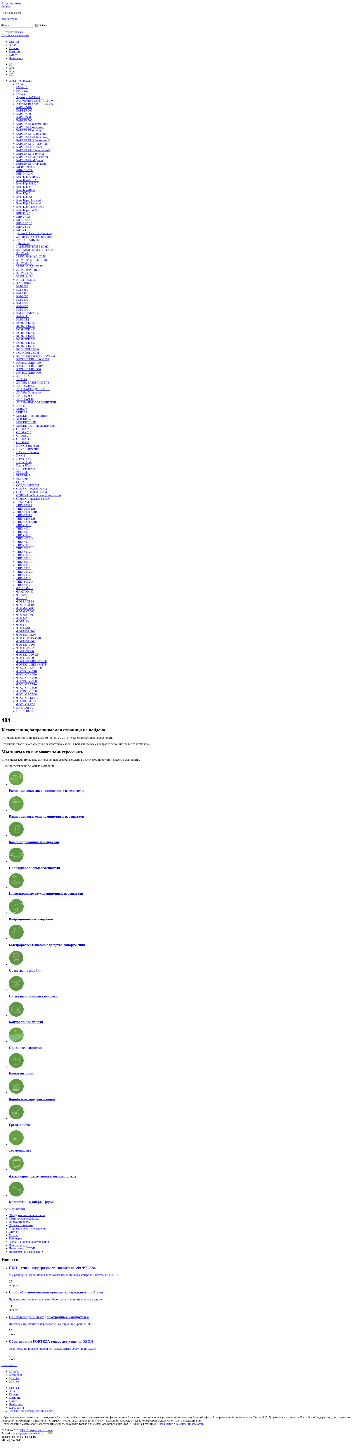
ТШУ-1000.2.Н (25, 508)
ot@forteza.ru (9, 18)
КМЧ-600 (22, 299)
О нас (12, 44)
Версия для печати (13, 1209)
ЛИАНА (21, 379)
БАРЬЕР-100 (24, 107)
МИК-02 (21, 409)
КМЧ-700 (22, 302)
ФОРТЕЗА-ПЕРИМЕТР (31, 661)
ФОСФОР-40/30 (26, 677)
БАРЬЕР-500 (24, 120)
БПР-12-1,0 (23, 213)
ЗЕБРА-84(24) (24, 276)
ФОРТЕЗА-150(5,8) (28, 638)
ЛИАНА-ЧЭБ (25, 399)
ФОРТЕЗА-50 (25, 651)
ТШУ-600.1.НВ (26, 565)
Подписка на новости (15, 35)
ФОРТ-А (21, 618)
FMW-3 (20, 84)
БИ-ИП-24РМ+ (25, 166)
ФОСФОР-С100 (26, 701)
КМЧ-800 (22, 306)
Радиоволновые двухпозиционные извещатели (46, 791)
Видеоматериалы (19, 1221)
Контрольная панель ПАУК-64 (35, 356)
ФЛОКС (21, 598)
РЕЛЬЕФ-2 (23, 475)
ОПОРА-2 (22, 429)
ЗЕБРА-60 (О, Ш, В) (28, 269)
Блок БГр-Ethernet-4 (28, 200)
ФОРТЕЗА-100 (25, 631)
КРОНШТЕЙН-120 (28, 362)
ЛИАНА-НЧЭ (25, 385)
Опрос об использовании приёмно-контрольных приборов (56, 1292)
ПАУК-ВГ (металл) (28, 452)
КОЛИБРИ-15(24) (27, 349)
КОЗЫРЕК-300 (25, 322)
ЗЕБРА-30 (22, 253)
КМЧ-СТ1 (22, 316)
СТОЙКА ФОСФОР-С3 (31, 488)
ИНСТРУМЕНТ (26, 279)
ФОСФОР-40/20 (26, 674)
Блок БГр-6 (23, 193)
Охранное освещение (25, 1048)
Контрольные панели (26, 1022)
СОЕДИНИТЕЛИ (27, 485)
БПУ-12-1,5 (23, 220)
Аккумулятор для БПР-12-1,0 (34, 100)
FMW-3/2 (22, 90)
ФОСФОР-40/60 (26, 681)
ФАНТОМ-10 (24, 588)
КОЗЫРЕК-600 (25, 336)
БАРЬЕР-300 (24, 113)
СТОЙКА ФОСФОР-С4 (31, 492)
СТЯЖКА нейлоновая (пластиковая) (39, 495)
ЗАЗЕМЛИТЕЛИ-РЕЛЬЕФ (33, 246)
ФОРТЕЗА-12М (26, 634)
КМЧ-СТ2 (22, 319)
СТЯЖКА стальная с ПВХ (33, 498)
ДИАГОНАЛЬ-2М (28, 239)
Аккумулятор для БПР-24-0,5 (34, 103)
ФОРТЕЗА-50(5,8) (27, 654)
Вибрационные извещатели (31, 919)
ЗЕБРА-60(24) (24, 273)
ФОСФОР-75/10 (26, 684)
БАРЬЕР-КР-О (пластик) (31, 163)
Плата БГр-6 (24, 462)
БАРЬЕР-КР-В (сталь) (30, 153)
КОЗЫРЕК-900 (25, 346)
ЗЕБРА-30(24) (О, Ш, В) (31, 256)
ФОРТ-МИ (23, 628)
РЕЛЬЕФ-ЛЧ (24, 478)
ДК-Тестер (23, 243)
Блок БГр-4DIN (25, 190)
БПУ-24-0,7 (23, 229)
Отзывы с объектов (21, 1225)
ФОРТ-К (21, 624)
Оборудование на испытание (27, 1215)
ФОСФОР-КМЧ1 (27, 697)
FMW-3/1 (22, 87)
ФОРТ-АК (23, 621)
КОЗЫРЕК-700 (25, 339)
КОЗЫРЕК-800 (25, 342)
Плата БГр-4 (24, 458)
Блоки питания (21, 1073)
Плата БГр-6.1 (25, 465)
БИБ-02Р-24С (24, 170)
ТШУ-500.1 (23, 541)
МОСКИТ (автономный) (32, 415)
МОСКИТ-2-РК (26, 422)
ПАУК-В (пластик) (28, 448)
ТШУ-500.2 (23, 548)
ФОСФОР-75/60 (26, 694)
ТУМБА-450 (24, 502)
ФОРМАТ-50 (24, 614)
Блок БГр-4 (23, 186)
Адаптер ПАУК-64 (28, 97)
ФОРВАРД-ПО (25, 604)
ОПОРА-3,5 (23, 438)
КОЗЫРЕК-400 (25, 329)
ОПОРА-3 (22, 435)
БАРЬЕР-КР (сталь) (28, 130)
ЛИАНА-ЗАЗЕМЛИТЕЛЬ (32, 382)
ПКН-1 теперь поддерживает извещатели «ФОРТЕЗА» (52, 1268)
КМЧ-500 (22, 296)
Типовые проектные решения (27, 1228)
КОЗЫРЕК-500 (25, 332)
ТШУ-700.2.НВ (26, 575)
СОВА (20, 482)
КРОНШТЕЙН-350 (28, 369)
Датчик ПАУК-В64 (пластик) (34, 236)
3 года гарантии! (11, 3)
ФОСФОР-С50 (25, 704)
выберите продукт (20, 80)
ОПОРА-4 (22, 442)
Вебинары (15, 1238)
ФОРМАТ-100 (25, 608)
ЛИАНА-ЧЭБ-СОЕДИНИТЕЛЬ (36, 402)
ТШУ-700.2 (23, 568)
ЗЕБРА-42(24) (24, 263)
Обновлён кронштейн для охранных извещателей (49, 1317)
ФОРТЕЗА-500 (25, 657)
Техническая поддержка (24, 1218)
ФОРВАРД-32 (25, 601)
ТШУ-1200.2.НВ (26, 521)
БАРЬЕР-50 (23, 117)
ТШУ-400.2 (23, 535)
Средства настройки (25, 970)
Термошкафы (20, 1150)
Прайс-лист (16, 58)
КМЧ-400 (22, 293)
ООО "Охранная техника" (36, 1430)
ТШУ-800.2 (23, 578)
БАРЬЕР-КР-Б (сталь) (29, 147)
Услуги (13, 1235)
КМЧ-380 (22, 289)
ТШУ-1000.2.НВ (26, 511)
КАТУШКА (23, 283)
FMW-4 (20, 93)
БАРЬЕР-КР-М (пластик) (32, 157)
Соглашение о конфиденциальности (31, 1411)
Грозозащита (19, 1125)
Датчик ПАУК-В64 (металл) (34, 233)
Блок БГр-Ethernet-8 (28, 203)
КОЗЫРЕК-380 (25, 326)
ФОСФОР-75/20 (26, 687)
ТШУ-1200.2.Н (25, 518)
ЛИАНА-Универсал (28, 392)
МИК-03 (21, 412)
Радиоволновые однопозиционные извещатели (46, 816)
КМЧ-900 (22, 309)
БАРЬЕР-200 (24, 110)
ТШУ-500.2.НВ (26, 555)
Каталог (14, 48)
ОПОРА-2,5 (23, 432)
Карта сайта (16, 1407)
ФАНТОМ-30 (24, 591)
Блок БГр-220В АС (28, 176)
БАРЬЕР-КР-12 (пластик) (32, 133)
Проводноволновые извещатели (34, 868)
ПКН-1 (20, 455)
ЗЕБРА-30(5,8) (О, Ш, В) (31, 259)
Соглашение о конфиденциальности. (180, 1423)
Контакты (15, 51)
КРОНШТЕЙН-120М (29, 366)
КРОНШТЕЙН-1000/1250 (32, 359)
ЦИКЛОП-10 (24, 707)
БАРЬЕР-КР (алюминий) (32, 123)
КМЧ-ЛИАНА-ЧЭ (27, 312)
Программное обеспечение (26, 1251)
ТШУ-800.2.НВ (26, 584)
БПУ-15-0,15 (24, 223)
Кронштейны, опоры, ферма (32, 1202)
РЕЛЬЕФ (22, 472)
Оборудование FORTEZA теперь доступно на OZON (51, 1341)
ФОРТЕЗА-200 (25, 641)
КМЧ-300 (22, 286)
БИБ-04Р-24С (24, 173)
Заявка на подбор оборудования (29, 1241)
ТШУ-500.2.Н (25, 551)
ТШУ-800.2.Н (25, 581)
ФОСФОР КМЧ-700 (29, 667)
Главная (14, 41)
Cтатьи (13, 1231)
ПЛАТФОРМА (25, 468)
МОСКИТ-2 (24, 419)
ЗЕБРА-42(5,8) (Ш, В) (29, 266)
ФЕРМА (21, 594)
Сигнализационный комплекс (33, 996)
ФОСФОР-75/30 (26, 691)
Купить (13, 54)
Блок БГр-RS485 (26, 210)
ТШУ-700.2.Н (25, 571)
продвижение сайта (30, 1433)
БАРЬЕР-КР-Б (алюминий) (33, 140)
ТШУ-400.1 (23, 528)
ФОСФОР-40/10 (26, 671)
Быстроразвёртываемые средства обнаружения (47, 945)
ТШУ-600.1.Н (25, 561)
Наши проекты (18, 1245)
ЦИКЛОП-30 (24, 711)
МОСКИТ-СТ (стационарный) (35, 425)
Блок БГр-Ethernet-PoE (30, 206)
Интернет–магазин (13, 32)
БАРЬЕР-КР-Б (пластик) (31, 143)
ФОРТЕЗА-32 (25, 647)
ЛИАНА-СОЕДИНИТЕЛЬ (33, 389)
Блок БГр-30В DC (27, 183)
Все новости (9, 1365)
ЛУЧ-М (21, 405)
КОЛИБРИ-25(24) (27, 352)
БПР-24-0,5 (23, 216)
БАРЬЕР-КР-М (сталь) (30, 160)
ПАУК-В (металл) (27, 445)
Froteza (5, 6)
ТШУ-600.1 (23, 558)
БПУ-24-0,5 (23, 226)
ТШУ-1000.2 (24, 505)
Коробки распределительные (32, 1099)
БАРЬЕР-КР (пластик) (30, 127)
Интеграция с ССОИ (22, 1248)
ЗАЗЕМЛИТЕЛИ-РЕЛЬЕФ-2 (34, 249)
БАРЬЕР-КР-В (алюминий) (33, 150)
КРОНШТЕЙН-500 (28, 372)
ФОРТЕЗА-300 (25, 644)
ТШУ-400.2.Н (25, 538)
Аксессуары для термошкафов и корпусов (42, 1176)
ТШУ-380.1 (23, 525)
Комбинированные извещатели (34, 842)
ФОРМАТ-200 (25, 611)
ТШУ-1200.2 (24, 515)
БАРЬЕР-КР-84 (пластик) (32, 137)
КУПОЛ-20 (23, 375)
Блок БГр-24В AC (27, 180)
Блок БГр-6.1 (24, 196)
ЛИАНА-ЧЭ (24, 395)
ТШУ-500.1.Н (25, 545)
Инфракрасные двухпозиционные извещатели (46, 893)
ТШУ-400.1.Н (25, 531)
